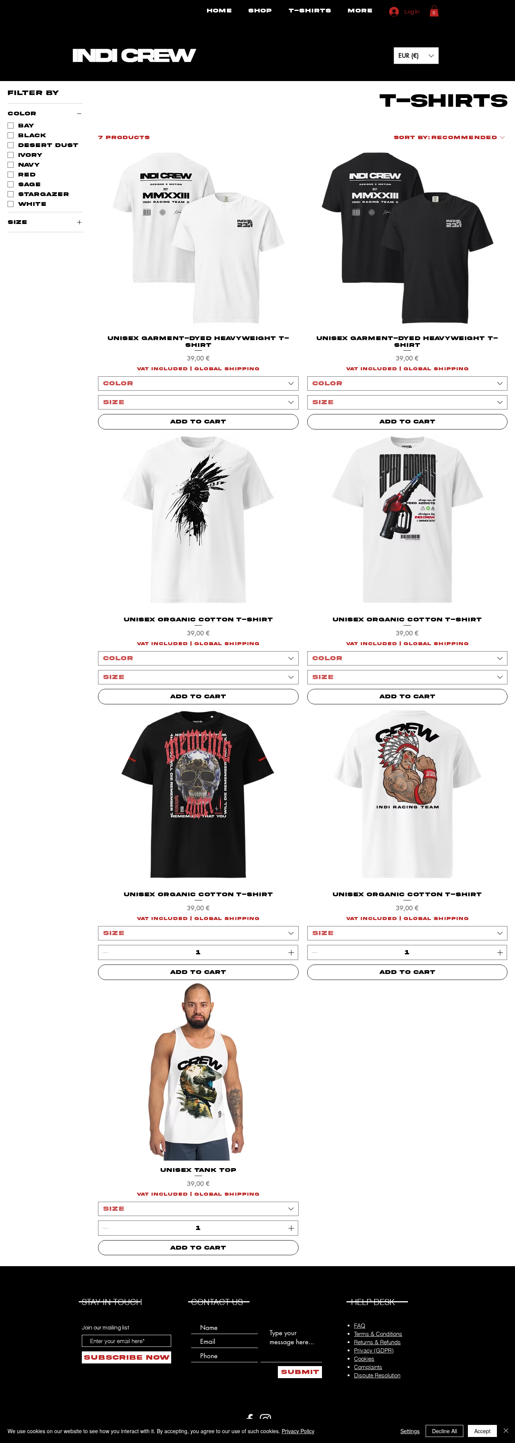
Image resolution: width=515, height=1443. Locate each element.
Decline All (444, 1431)
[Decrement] (104, 952)
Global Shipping (226, 369)
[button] (434, 11)
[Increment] (292, 952)
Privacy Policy (298, 1431)
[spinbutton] (198, 952)
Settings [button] (410, 1431)
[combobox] (198, 383)
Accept (482, 1431)
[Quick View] (198, 238)
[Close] (505, 1431)
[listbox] (416, 55)
